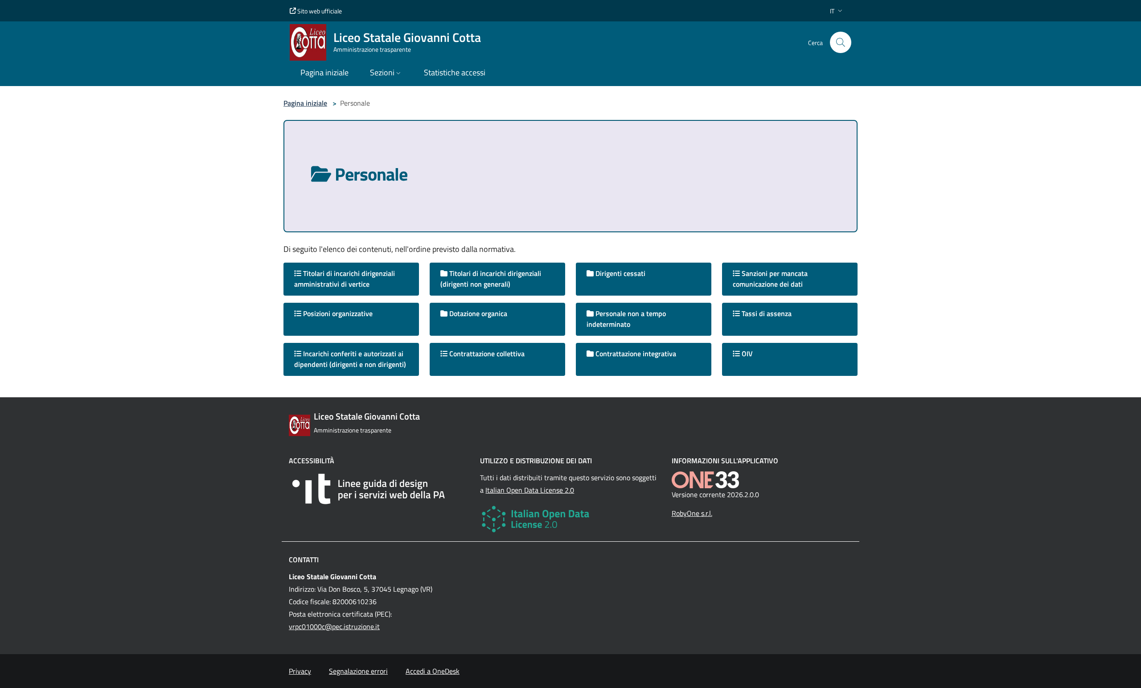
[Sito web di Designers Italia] (379, 489)
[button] (837, 11)
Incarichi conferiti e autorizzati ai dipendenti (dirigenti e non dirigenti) (350, 359)
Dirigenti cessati (619, 273)
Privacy (300, 671)
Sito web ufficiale (319, 11)
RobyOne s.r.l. (692, 513)
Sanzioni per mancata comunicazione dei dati (770, 278)
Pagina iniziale (305, 103)
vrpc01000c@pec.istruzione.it (334, 626)
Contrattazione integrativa (635, 353)
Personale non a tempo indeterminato (626, 319)
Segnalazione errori (358, 671)
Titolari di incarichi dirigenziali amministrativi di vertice (344, 278)
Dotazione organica (477, 313)
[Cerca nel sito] (840, 42)
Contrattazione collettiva (486, 353)
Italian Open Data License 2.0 (529, 490)
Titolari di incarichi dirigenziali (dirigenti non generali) (490, 278)
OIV (746, 353)
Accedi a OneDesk (433, 671)
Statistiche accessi (454, 72)
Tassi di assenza (766, 313)
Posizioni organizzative (337, 313)
